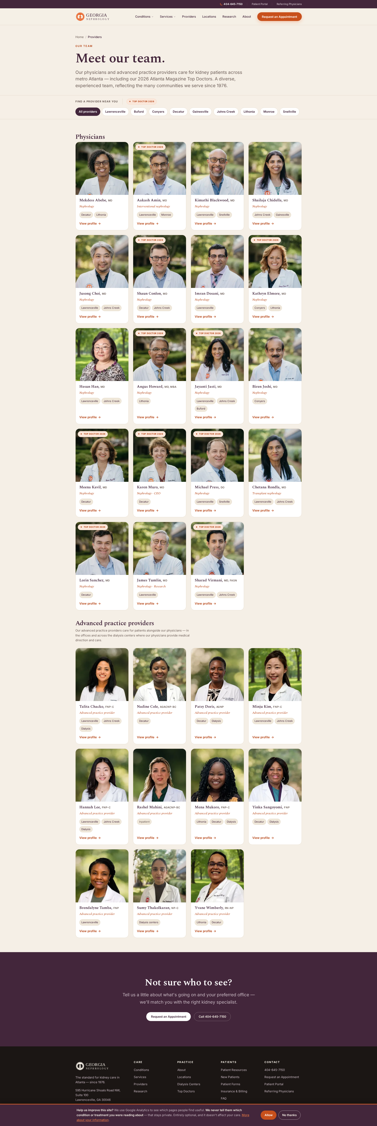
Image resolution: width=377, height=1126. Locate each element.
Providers (189, 16)
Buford (139, 111)
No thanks (289, 1115)
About (246, 16)
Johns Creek (226, 111)
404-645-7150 (233, 4)
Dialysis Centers (188, 1084)
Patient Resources (234, 1070)
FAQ (223, 1098)
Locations (209, 16)
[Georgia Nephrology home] (94, 16)
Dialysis (85, 728)
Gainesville (200, 111)
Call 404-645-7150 (212, 1016)
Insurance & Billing (234, 1091)
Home (79, 37)
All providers (88, 111)
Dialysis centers (148, 922)
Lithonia (249, 111)
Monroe (268, 111)
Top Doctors (186, 1091)
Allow (269, 1115)
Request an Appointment (279, 17)
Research (229, 16)
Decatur (178, 111)
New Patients (230, 1077)
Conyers (158, 111)
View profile (90, 223)
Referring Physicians (289, 4)
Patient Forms (230, 1084)
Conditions (142, 16)
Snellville (289, 111)
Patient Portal (260, 4)
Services (166, 16)
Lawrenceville (115, 111)
